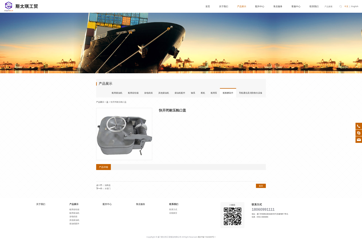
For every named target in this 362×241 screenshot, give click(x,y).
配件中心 (259, 6)
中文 (346, 6)
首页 (207, 6)
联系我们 (314, 6)
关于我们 (223, 6)
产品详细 (103, 167)
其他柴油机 (163, 92)
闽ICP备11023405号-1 (207, 237)
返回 (261, 185)
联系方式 (173, 209)
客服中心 (295, 6)
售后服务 (277, 6)
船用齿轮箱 (133, 92)
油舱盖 (108, 185)
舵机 (203, 92)
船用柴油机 (117, 92)
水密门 (108, 188)
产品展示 (241, 6)
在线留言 (173, 213)
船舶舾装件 (228, 92)
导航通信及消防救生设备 (250, 92)
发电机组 (148, 92)
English (354, 6)
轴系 (193, 92)
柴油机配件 (180, 92)
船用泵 (214, 92)
